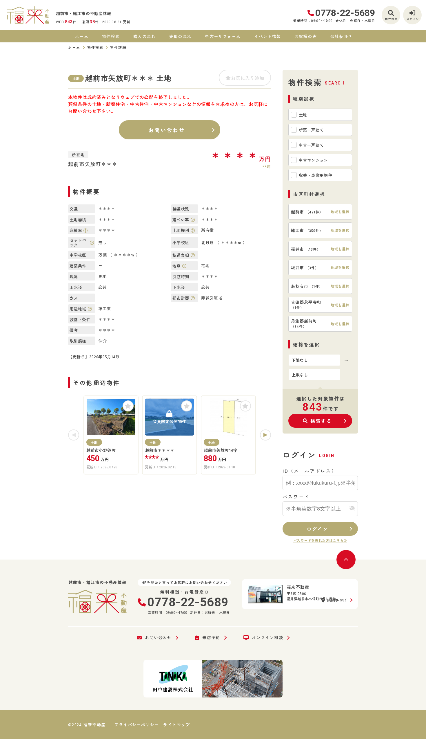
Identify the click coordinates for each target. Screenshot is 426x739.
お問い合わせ (166, 130)
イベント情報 (267, 36)
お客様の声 (305, 36)
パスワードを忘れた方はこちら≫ (320, 540)
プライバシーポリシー (136, 724)
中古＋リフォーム (223, 36)
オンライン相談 (267, 637)
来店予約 (211, 637)
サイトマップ (176, 724)
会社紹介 (339, 36)
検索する (321, 420)
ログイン (317, 528)
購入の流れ (144, 36)
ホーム (81, 36)
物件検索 (111, 36)
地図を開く (337, 600)
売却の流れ (180, 36)
